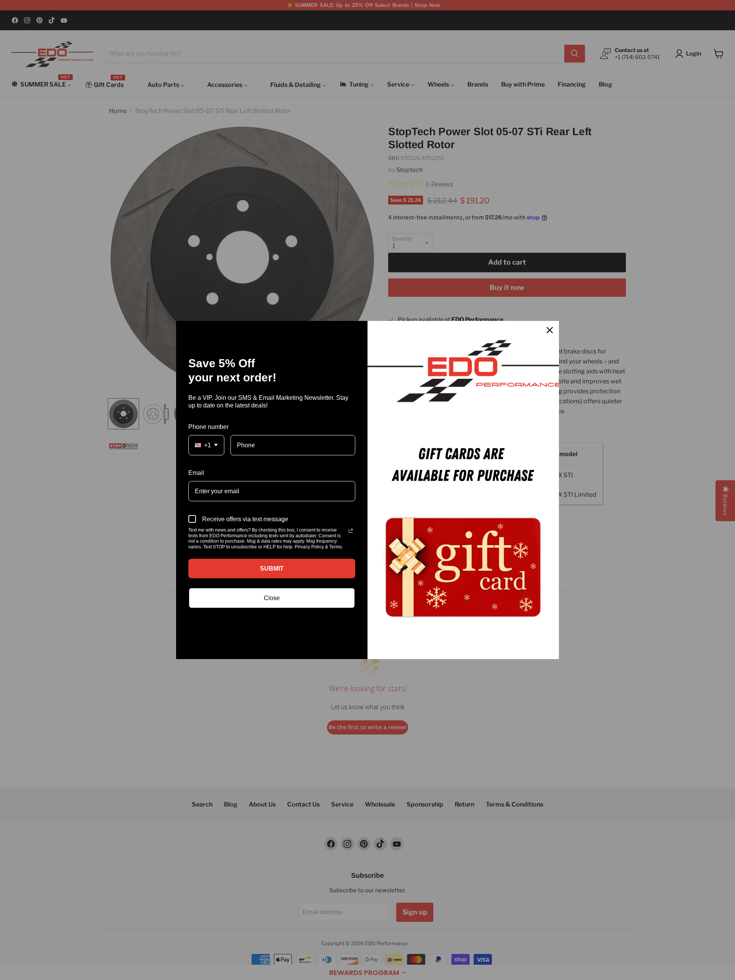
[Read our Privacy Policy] (350, 530)
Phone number (208, 427)
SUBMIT (272, 568)
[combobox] (206, 445)
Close (272, 598)
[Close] (550, 330)
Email (196, 473)
